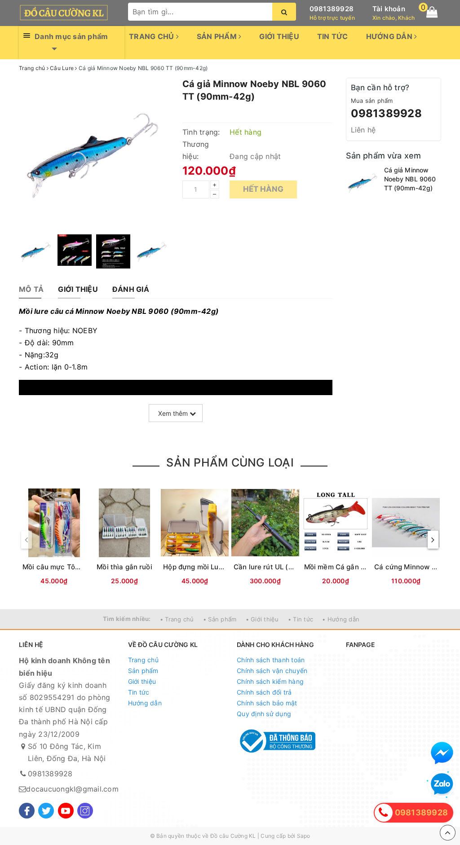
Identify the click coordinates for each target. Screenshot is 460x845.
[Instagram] (85, 811)
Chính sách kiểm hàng (270, 681)
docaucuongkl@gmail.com (72, 788)
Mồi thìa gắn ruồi (124, 567)
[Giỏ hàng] (432, 12)
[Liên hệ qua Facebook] (442, 753)
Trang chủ (152, 36)
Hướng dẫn (390, 36)
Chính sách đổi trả (264, 692)
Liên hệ (363, 129)
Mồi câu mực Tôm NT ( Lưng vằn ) (78, 567)
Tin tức (332, 36)
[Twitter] (46, 811)
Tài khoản (388, 8)
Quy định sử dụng (264, 713)
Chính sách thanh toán (271, 660)
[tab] (31, 289)
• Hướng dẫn (340, 619)
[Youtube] (66, 811)
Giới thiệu (279, 36)
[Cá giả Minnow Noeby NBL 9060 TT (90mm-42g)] (363, 182)
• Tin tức (300, 619)
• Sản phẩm (220, 619)
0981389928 (332, 8)
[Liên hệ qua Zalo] (442, 784)
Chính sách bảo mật (267, 703)
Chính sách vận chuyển (272, 670)
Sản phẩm (218, 36)
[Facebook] (27, 811)
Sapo (303, 835)
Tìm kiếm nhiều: (127, 618)
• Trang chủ (177, 619)
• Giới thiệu (262, 619)
